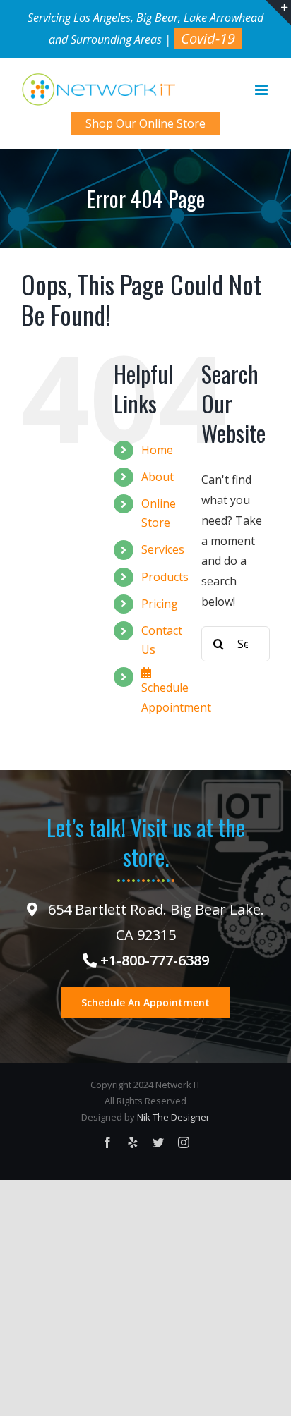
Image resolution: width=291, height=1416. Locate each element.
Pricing (159, 603)
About (157, 476)
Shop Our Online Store (145, 123)
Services (162, 549)
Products (165, 577)
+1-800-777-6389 (153, 960)
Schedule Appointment (176, 697)
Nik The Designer (173, 1117)
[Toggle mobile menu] (262, 90)
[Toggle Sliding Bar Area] (278, 12)
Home (157, 450)
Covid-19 (208, 38)
